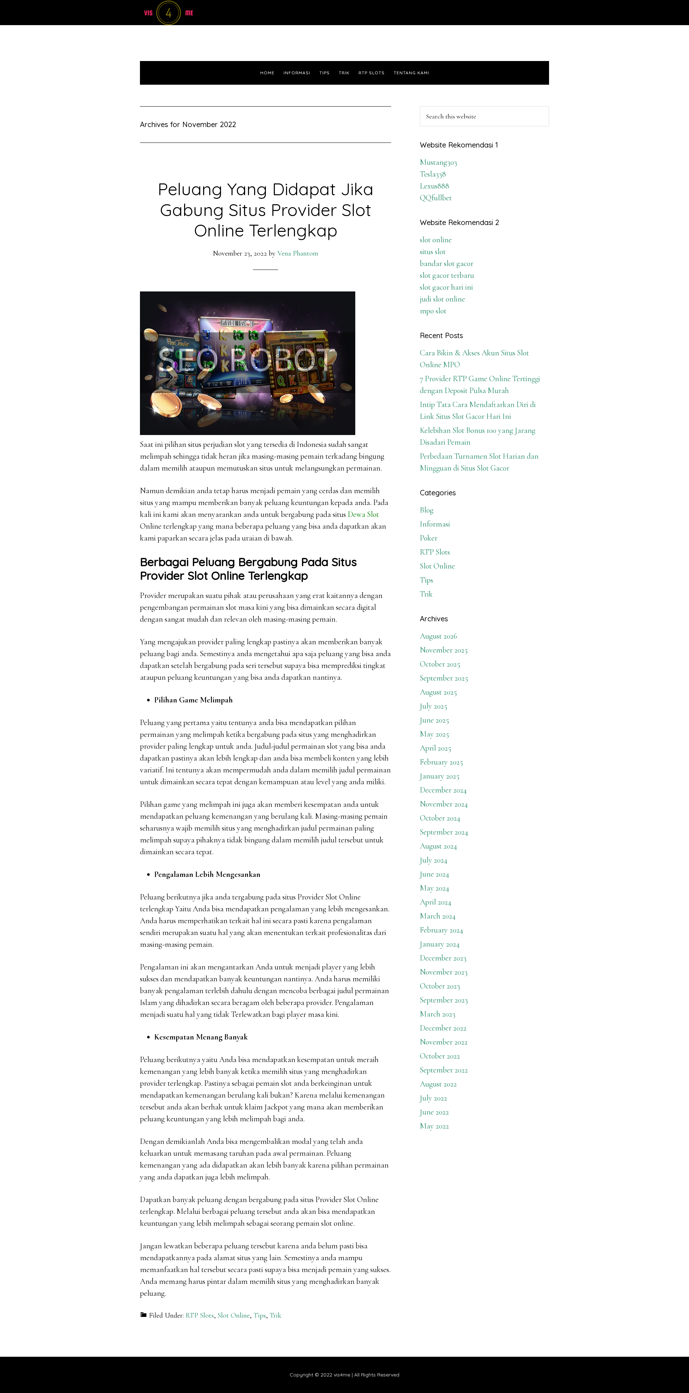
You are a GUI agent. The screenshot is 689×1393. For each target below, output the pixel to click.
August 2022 (438, 1084)
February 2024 (441, 930)
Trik (275, 1315)
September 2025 (444, 678)
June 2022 (434, 1112)
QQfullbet (436, 197)
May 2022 (434, 1126)
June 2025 (434, 720)
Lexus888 (434, 186)
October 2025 (440, 664)
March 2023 (437, 1014)
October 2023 (440, 986)
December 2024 (443, 790)
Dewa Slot (363, 514)
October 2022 (440, 1056)
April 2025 (435, 748)
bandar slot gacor (446, 263)
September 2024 (444, 832)
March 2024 (438, 916)
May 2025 (434, 734)
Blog (426, 510)
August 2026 (438, 636)
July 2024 (433, 860)
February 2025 (441, 762)
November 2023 (444, 972)
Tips (259, 1315)
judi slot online (442, 299)
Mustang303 (438, 162)
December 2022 (443, 1028)
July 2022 (433, 1098)
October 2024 (440, 818)
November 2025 (444, 650)
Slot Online (233, 1315)
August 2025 (438, 692)
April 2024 (435, 902)
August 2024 (438, 846)
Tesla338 (433, 174)
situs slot (433, 251)
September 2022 (444, 1070)
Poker (428, 538)
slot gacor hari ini (446, 287)
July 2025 (433, 706)
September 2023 (444, 1000)
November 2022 (444, 1042)
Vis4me (204, 12)
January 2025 (439, 776)
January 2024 (440, 944)
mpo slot (433, 310)
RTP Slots (200, 1315)
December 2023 (443, 958)
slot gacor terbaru (447, 275)
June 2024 (434, 874)
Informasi (435, 524)
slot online (436, 239)
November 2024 (444, 804)
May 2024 (434, 888)
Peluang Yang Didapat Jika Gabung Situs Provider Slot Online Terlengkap (266, 209)
